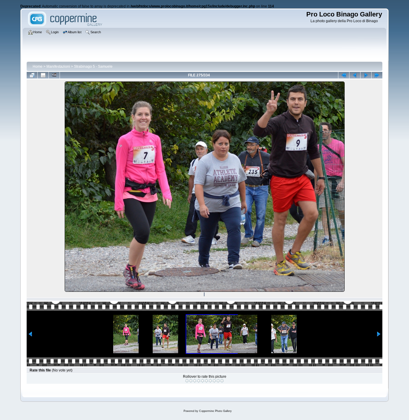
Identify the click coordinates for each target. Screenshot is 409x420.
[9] (218, 381)
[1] (187, 381)
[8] (214, 381)
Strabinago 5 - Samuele (93, 66)
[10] (222, 381)
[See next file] (365, 75)
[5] (203, 381)
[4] (199, 381)
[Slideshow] (54, 75)
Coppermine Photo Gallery (215, 411)
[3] (195, 381)
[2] (191, 381)
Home (38, 66)
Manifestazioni (58, 66)
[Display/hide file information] (43, 75)
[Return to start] (343, 75)
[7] (210, 381)
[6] (206, 381)
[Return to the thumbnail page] (32, 75)
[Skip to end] (377, 75)
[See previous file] (354, 75)
